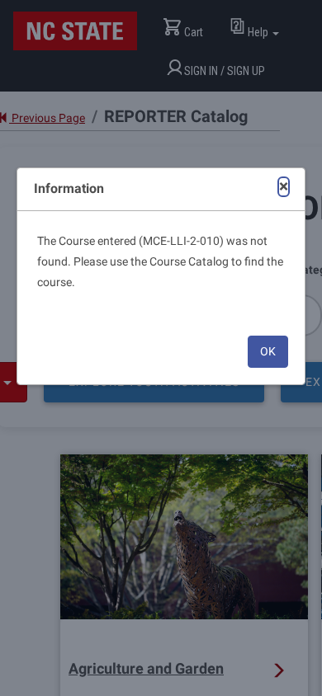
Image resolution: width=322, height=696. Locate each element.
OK (268, 351)
